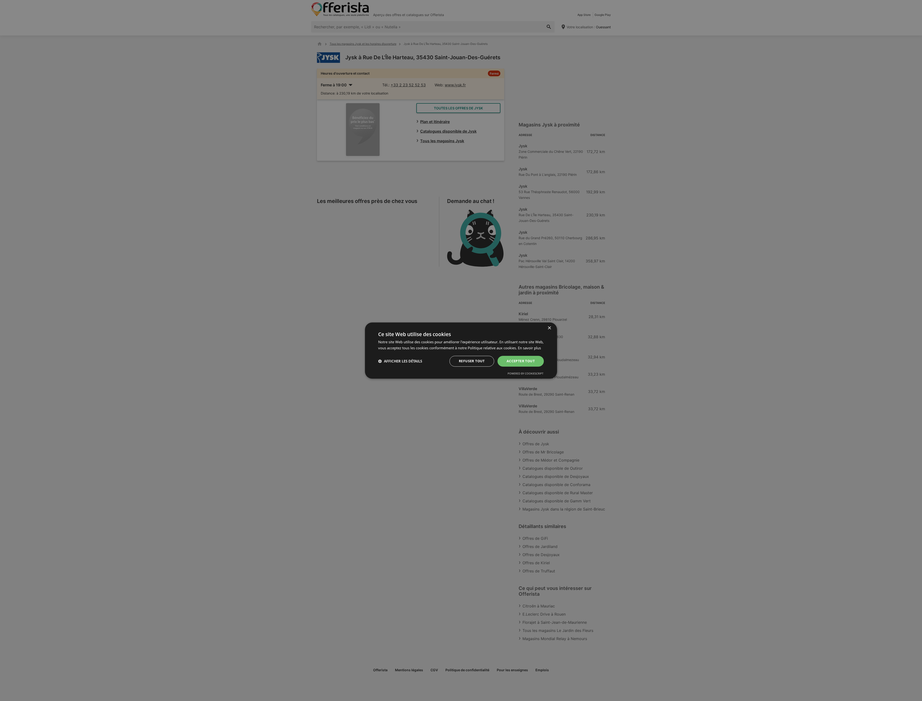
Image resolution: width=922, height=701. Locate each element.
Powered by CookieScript (525, 373)
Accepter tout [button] (521, 361)
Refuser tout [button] (472, 361)
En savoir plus (529, 347)
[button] (400, 361)
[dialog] (461, 350)
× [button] (549, 328)
